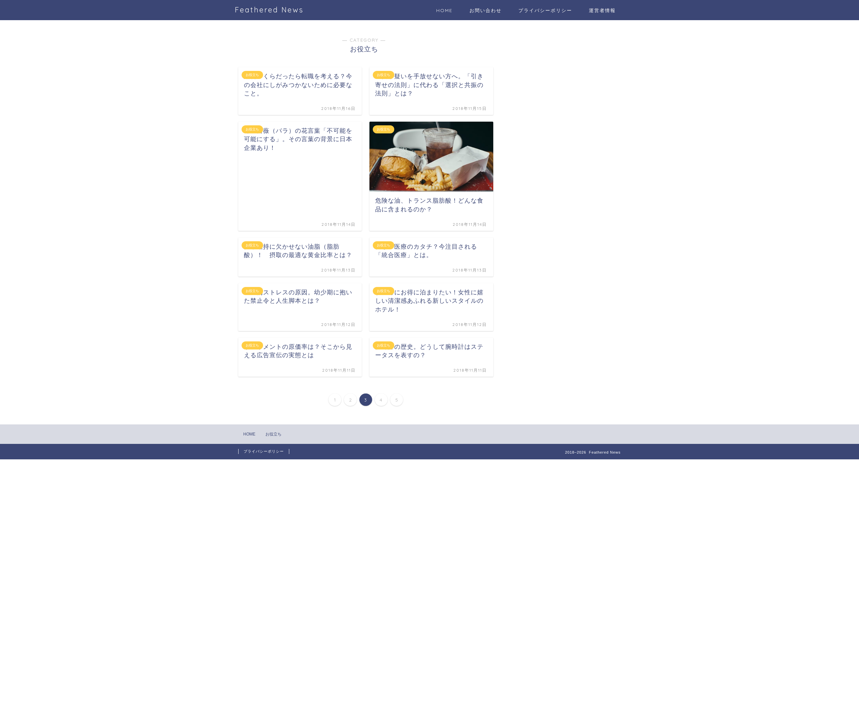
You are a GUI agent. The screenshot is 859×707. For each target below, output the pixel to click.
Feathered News (269, 9)
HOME (444, 10)
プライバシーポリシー (545, 10)
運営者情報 (602, 10)
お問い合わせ (485, 10)
